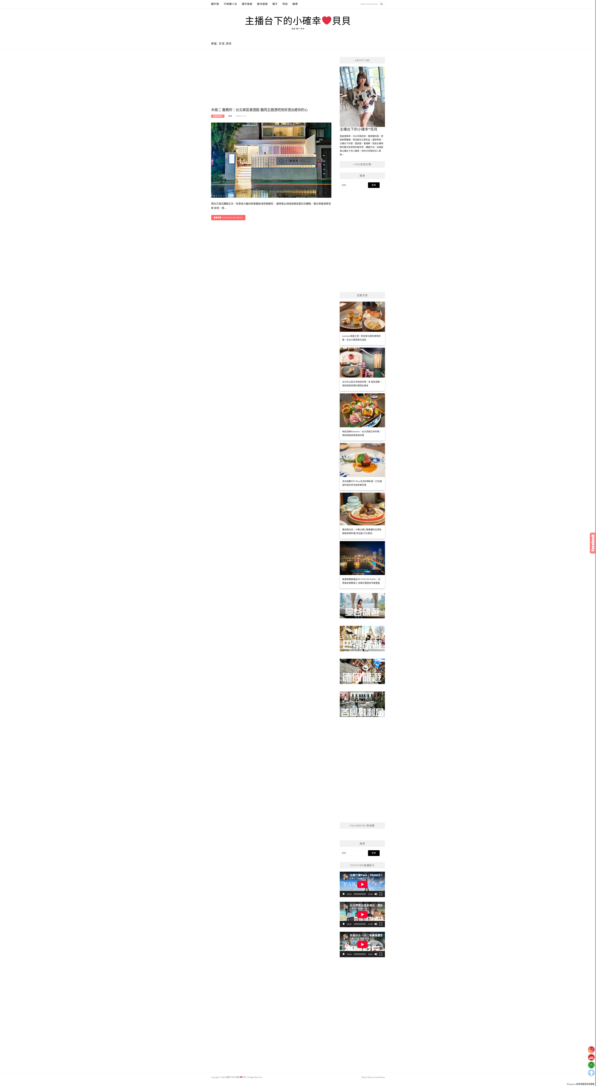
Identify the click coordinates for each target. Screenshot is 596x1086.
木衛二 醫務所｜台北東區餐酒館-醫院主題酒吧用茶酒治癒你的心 (259, 110)
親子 (275, 4)
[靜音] (375, 894)
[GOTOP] (591, 1073)
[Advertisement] (271, 82)
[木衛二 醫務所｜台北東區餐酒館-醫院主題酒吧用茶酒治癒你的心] (271, 160)
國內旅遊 (262, 4)
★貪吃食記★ (218, 116)
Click (593, 543)
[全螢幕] (380, 894)
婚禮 (295, 4)
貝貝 (230, 116)
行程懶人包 (230, 4)
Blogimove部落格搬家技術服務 (580, 1084)
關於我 (215, 4)
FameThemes (380, 1077)
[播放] (343, 894)
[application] (362, 884)
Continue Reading (232, 218)
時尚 (285, 4)
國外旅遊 (247, 4)
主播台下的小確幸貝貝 (298, 21)
